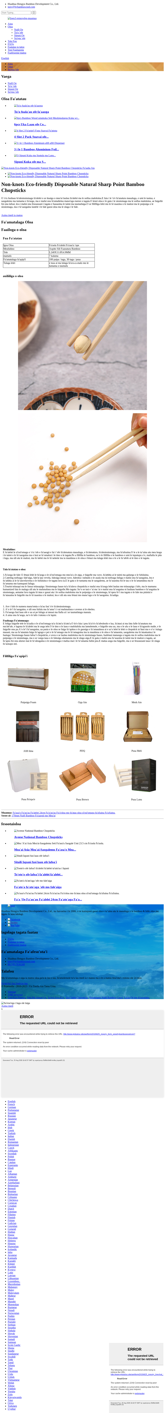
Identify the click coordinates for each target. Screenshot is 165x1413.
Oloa (10, 26)
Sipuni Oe (19, 35)
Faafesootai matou (17, 52)
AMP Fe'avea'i (15, 994)
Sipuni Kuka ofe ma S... (30, 161)
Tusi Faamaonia (16, 50)
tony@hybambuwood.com (21, 6)
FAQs (11, 44)
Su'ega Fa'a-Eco (56, 997)
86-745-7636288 (16, 964)
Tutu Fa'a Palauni (16, 997)
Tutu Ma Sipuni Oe (36, 997)
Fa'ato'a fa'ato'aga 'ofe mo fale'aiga (38, 887)
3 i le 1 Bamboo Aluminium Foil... (36, 149)
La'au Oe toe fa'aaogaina (136, 997)
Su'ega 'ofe (19, 38)
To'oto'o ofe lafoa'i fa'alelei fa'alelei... (38, 874)
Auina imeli (7, 1006)
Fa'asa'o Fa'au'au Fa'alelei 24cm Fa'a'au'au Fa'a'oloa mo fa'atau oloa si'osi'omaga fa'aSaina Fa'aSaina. (64, 812)
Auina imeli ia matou (12, 215)
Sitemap (12, 991)
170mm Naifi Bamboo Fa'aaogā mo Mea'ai (33, 815)
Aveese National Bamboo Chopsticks (38, 837)
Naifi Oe (18, 29)
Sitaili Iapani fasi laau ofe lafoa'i (35, 862)
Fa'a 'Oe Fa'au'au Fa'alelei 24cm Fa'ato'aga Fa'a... (48, 899)
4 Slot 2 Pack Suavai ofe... (31, 136)
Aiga (10, 23)
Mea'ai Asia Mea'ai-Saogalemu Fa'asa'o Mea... (45, 849)
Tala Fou (12, 41)
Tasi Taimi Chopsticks (76, 997)
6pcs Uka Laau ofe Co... (30, 124)
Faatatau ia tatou (16, 47)
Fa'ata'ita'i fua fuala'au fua (14, 983)
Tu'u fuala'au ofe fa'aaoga (31, 111)
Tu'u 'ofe (18, 32)
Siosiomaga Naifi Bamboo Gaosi (106, 997)
